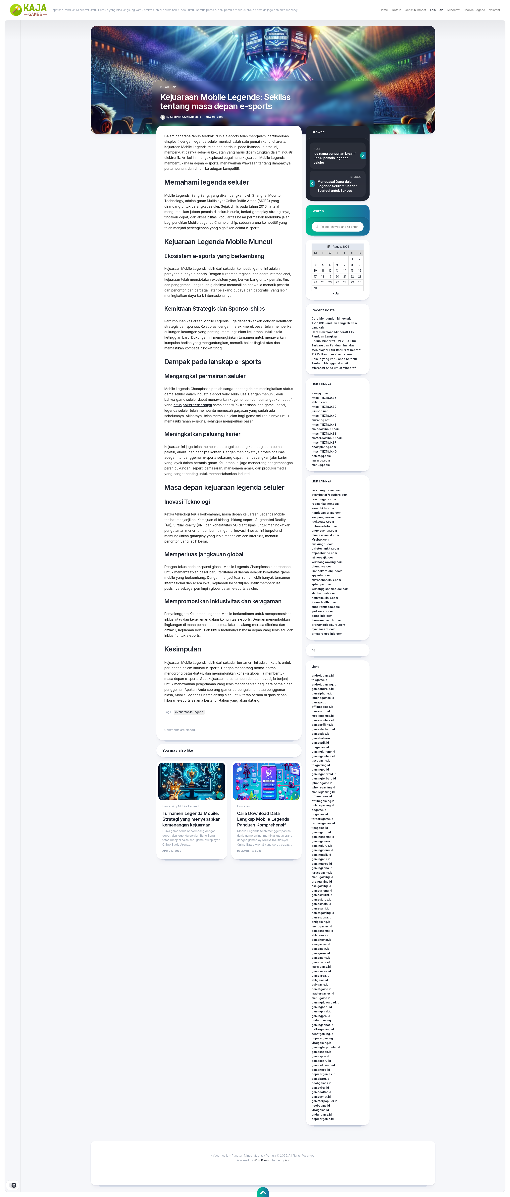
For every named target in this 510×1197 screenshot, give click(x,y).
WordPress (261, 1160)
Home (384, 10)
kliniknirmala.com (324, 593)
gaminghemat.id (323, 836)
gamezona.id (321, 962)
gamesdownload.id (325, 1065)
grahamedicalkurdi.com (328, 624)
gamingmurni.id (322, 841)
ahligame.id (320, 980)
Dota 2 (396, 10)
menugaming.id (322, 877)
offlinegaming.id (323, 801)
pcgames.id (320, 814)
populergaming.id (324, 1038)
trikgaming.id (321, 765)
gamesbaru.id (321, 1060)
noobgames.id (322, 1083)
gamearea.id (320, 975)
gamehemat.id (322, 939)
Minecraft (453, 10)
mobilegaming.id (323, 792)
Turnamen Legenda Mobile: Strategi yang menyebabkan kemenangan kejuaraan (191, 819)
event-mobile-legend (189, 712)
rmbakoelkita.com (324, 526)
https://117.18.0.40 (324, 451)
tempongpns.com (324, 499)
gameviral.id (320, 1087)
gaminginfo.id (321, 832)
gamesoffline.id (322, 724)
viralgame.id (320, 1110)
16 (359, 270)
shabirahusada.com (326, 606)
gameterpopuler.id (324, 1101)
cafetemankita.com (325, 548)
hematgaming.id (323, 912)
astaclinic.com (322, 615)
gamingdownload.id (325, 1002)
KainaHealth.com (324, 602)
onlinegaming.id (323, 805)
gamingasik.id (321, 854)
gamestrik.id (320, 742)
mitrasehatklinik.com (326, 580)
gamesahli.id (321, 908)
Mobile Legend (474, 10)
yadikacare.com (323, 611)
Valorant (494, 10)
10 (315, 270)
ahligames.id (321, 935)
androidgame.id (323, 675)
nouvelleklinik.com (325, 597)
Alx (287, 1160)
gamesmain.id (321, 904)
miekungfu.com (322, 544)
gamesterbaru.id (323, 729)
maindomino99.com (325, 429)
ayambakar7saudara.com (329, 494)
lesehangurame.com (326, 490)
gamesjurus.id (322, 899)
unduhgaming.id (323, 1020)
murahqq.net (321, 420)
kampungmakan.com (326, 517)
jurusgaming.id (322, 872)
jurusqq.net (320, 411)
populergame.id (323, 1119)
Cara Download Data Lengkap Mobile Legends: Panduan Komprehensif (264, 819)
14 (344, 270)
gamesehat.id (321, 1096)
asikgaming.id (321, 886)
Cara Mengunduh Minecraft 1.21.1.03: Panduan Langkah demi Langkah (335, 323)
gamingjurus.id (322, 845)
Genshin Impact (415, 10)
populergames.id (323, 1074)
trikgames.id (320, 747)
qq (313, 650)
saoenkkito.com (323, 508)
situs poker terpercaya (193, 405)
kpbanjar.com (321, 584)
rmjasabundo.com (324, 553)
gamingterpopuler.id (326, 1047)
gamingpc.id (320, 769)
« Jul (335, 293)
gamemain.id (321, 948)
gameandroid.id (323, 688)
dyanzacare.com (323, 629)
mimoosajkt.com (323, 557)
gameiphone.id (322, 693)
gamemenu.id (321, 957)
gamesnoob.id (322, 1051)
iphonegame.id (322, 783)
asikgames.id (321, 944)
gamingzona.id (322, 868)
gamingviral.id (322, 1011)
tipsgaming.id (321, 760)
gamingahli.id (321, 859)
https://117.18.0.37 (324, 442)
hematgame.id (322, 989)
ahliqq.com (319, 402)
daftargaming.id (323, 1029)
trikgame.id (319, 680)
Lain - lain (169, 87)
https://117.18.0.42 (324, 415)
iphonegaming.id (323, 787)
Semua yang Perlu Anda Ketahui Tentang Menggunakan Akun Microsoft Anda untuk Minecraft (334, 363)
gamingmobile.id (323, 756)
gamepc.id (319, 702)
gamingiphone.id (323, 751)
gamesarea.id (321, 971)
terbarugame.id (322, 818)
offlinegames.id (322, 706)
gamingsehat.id (322, 1025)
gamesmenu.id (322, 890)
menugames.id (322, 926)
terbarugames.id (323, 823)
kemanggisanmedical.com (330, 589)
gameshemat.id (322, 930)
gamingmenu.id (322, 850)
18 (322, 276)
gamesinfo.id (321, 711)
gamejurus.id (321, 953)
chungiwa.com (322, 566)
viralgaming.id (322, 1042)
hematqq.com (321, 456)
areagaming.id (322, 881)
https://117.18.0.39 (324, 406)
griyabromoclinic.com (327, 633)
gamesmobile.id (323, 720)
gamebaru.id (320, 1078)
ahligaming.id (321, 921)
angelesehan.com (324, 530)
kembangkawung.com (327, 562)
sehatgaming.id (322, 1034)
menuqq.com (321, 464)
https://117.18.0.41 (324, 424)
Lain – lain (436, 10)
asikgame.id (320, 984)
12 (330, 270)
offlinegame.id (322, 796)
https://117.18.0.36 (324, 397)
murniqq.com (321, 460)
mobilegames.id (323, 715)
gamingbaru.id (322, 1007)
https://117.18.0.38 (324, 433)
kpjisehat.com (321, 575)
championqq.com (324, 447)
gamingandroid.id (324, 774)
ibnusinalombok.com (326, 620)
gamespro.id (320, 1056)
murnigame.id (321, 966)
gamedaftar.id (321, 1092)
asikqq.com (320, 393)
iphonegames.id (323, 697)
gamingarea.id (322, 863)
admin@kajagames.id (183, 116)
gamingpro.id (321, 1016)
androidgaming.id (324, 684)
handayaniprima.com (326, 512)
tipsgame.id (320, 827)
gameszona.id (321, 917)
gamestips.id (321, 733)
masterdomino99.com (327, 438)
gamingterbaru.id (324, 778)
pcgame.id (319, 810)
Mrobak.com (320, 539)
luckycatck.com (323, 521)
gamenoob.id (321, 1069)
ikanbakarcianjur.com (327, 571)
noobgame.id (321, 1105)
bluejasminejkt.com (325, 535)
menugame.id (321, 998)
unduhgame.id (322, 1114)
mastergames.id (323, 993)
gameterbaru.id (322, 738)
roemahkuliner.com (325, 503)
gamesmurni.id (322, 895)
